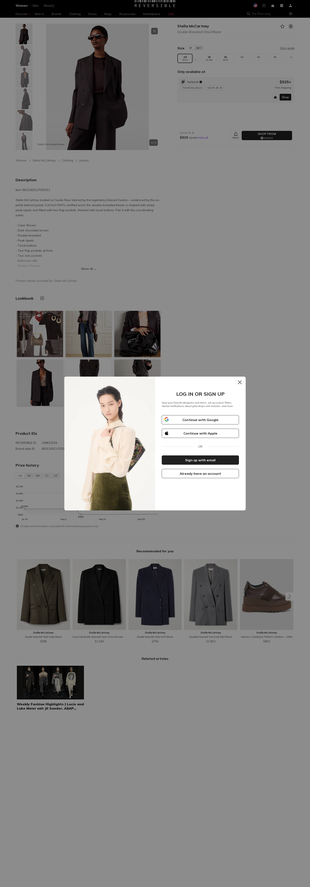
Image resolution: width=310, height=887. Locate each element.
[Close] (240, 382)
